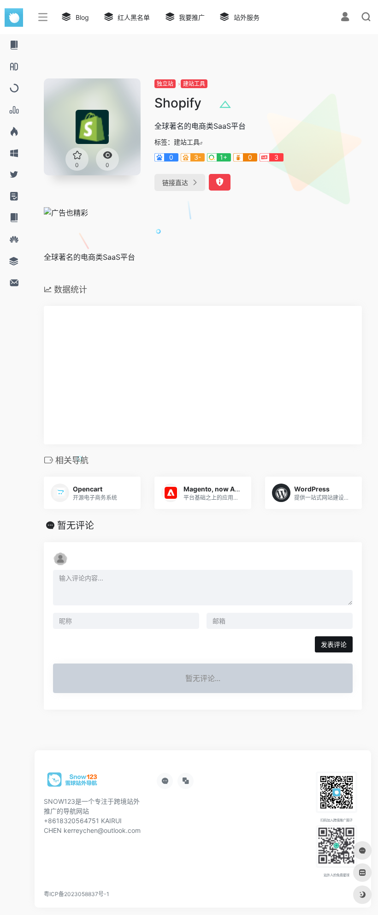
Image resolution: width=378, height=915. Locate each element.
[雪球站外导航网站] (72, 782)
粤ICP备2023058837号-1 (76, 894)
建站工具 (194, 83)
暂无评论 (75, 525)
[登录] (345, 17)
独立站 (165, 83)
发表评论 (334, 644)
